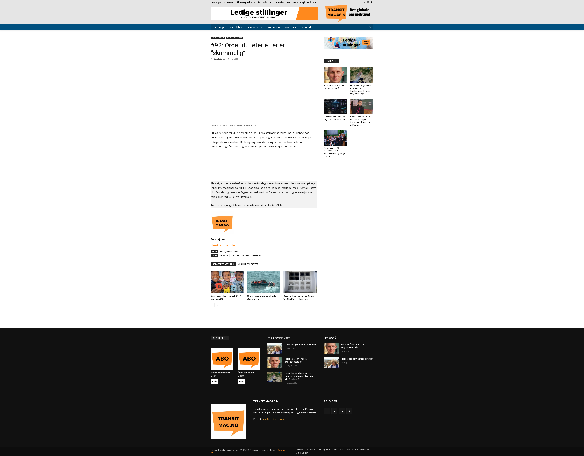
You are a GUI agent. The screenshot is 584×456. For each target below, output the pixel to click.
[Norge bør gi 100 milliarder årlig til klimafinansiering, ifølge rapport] (335, 138)
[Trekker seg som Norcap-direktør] (274, 348)
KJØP (214, 381)
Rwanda (245, 255)
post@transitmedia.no (273, 419)
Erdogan (235, 255)
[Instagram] (368, 2)
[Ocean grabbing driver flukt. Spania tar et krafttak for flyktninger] (300, 282)
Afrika (214, 38)
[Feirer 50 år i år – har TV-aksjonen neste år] (335, 75)
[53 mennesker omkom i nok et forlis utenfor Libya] (263, 282)
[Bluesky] (364, 2)
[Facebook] (361, 2)
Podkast (221, 38)
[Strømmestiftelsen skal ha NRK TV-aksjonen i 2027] (227, 282)
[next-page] (217, 305)
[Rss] (371, 2)
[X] (349, 411)
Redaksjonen (218, 239)
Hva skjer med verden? (234, 38)
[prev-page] (213, 305)
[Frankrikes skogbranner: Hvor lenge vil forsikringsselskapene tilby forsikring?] (361, 75)
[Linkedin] (342, 411)
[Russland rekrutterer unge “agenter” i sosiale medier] (335, 106)
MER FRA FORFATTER (248, 264)
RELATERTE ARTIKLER (223, 264)
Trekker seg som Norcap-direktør (300, 344)
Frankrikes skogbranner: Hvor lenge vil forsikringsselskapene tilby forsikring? (299, 376)
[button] (370, 27)
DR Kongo (224, 255)
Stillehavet (256, 255)
